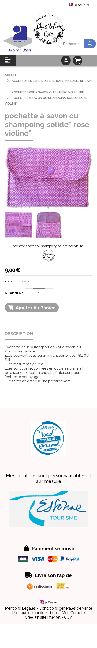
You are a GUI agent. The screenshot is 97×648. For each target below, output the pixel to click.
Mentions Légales (20, 608)
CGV (68, 617)
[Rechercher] (90, 43)
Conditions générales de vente (65, 608)
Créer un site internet (43, 617)
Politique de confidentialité (35, 613)
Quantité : (14, 293)
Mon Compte (73, 613)
